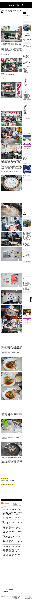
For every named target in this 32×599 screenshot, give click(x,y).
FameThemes (30, 596)
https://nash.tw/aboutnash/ (26, 237)
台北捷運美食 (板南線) (26, 94)
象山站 (25, 93)
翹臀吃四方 (25, 158)
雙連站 (25, 85)
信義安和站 (26, 91)
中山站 (25, 86)
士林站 (25, 81)
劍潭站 (6, 589)
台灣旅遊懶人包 (26, 72)
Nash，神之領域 (16, 5)
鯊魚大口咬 (25, 157)
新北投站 (26, 79)
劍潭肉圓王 (6, 591)
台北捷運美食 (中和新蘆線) (27, 96)
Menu (2, 1)
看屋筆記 (25, 69)
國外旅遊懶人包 (26, 73)
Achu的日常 (25, 159)
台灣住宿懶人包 (26, 70)
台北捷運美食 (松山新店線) (27, 95)
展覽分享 (25, 110)
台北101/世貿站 (27, 92)
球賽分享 (25, 108)
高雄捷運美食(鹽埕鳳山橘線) (27, 100)
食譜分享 (25, 111)
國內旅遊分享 (25, 107)
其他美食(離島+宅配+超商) (27, 105)
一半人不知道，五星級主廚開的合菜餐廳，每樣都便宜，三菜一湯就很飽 (27, 288)
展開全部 (24, 68)
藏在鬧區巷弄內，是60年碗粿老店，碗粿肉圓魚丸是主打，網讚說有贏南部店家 (27, 279)
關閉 (26, 68)
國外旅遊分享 (25, 106)
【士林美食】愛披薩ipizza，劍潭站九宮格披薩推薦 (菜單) (12, 527)
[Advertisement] (11, 20)
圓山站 (25, 83)
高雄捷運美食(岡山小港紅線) (27, 99)
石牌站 (25, 80)
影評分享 (25, 109)
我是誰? (25, 112)
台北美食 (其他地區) (26, 98)
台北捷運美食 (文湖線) (26, 97)
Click (31, 299)
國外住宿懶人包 (26, 71)
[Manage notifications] (30, 597)
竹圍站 (25, 78)
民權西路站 (26, 84)
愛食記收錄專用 (10, 589)
